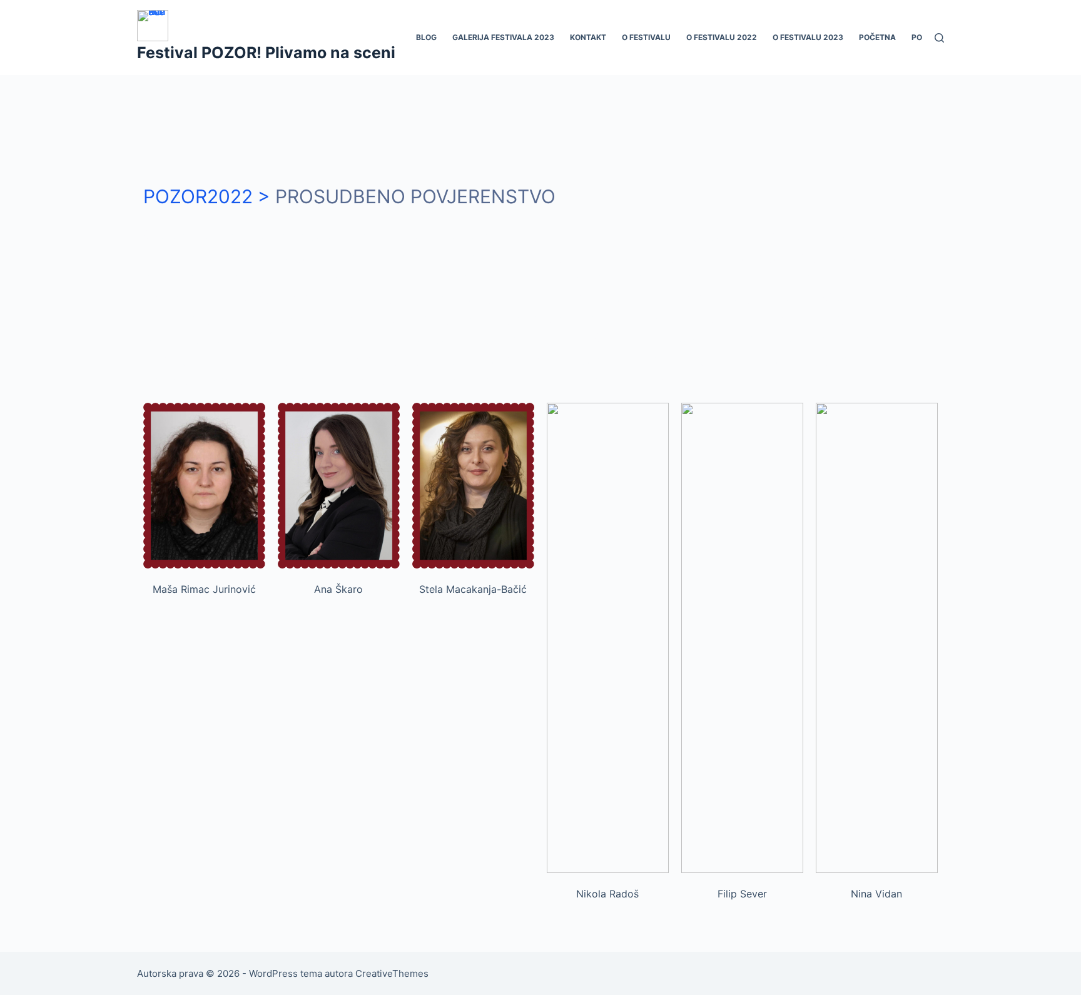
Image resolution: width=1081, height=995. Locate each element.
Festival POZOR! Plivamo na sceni (266, 52)
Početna (877, 37)
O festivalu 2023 (808, 37)
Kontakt (588, 37)
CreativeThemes (392, 973)
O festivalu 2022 (721, 37)
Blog (426, 37)
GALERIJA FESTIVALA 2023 (503, 37)
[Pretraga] (939, 38)
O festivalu (646, 37)
